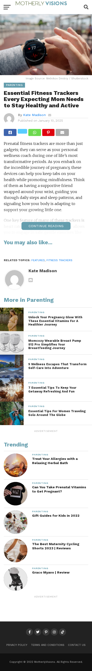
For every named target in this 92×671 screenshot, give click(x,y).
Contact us (77, 645)
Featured (38, 260)
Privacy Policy (16, 645)
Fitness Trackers (59, 260)
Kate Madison (34, 115)
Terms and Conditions (47, 645)
